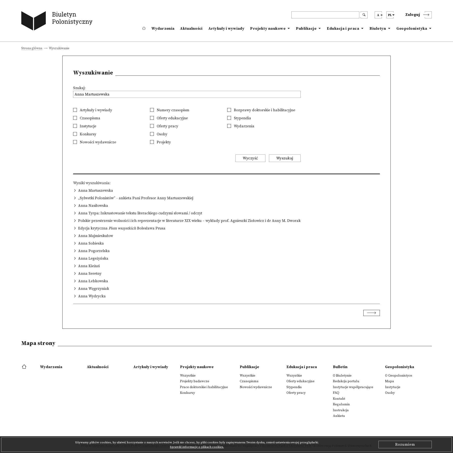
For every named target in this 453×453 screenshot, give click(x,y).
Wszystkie (188, 376)
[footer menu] (24, 366)
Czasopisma (89, 118)
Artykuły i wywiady (226, 28)
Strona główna (31, 48)
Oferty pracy (167, 126)
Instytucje (87, 126)
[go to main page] (58, 22)
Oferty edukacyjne (172, 118)
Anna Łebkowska (93, 281)
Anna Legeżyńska (93, 258)
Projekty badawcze (194, 381)
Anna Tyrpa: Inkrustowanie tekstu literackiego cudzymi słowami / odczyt (140, 213)
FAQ (336, 393)
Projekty (163, 142)
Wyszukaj (284, 158)
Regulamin (341, 404)
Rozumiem (405, 444)
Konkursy (87, 134)
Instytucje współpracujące (353, 387)
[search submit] (364, 14)
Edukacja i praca (343, 28)
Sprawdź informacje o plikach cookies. (197, 447)
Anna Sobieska (91, 243)
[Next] (371, 313)
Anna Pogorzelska (94, 251)
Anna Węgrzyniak (93, 288)
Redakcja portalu (346, 381)
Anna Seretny (89, 273)
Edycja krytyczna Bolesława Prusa (121, 228)
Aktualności (191, 28)
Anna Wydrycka (92, 296)
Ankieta (339, 416)
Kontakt (339, 399)
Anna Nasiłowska (93, 205)
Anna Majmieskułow (95, 235)
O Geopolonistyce (398, 376)
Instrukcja (341, 410)
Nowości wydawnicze (97, 142)
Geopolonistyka (411, 28)
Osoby (161, 134)
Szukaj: (79, 88)
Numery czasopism (172, 110)
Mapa (389, 381)
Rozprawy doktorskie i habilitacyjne (264, 110)
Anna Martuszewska (95, 190)
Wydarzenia (162, 28)
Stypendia (242, 118)
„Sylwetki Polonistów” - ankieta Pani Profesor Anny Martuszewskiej (135, 198)
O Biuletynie (342, 376)
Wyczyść (250, 158)
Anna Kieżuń (89, 266)
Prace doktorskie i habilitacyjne (204, 387)
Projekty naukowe (267, 28)
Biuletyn (377, 28)
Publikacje (306, 28)
